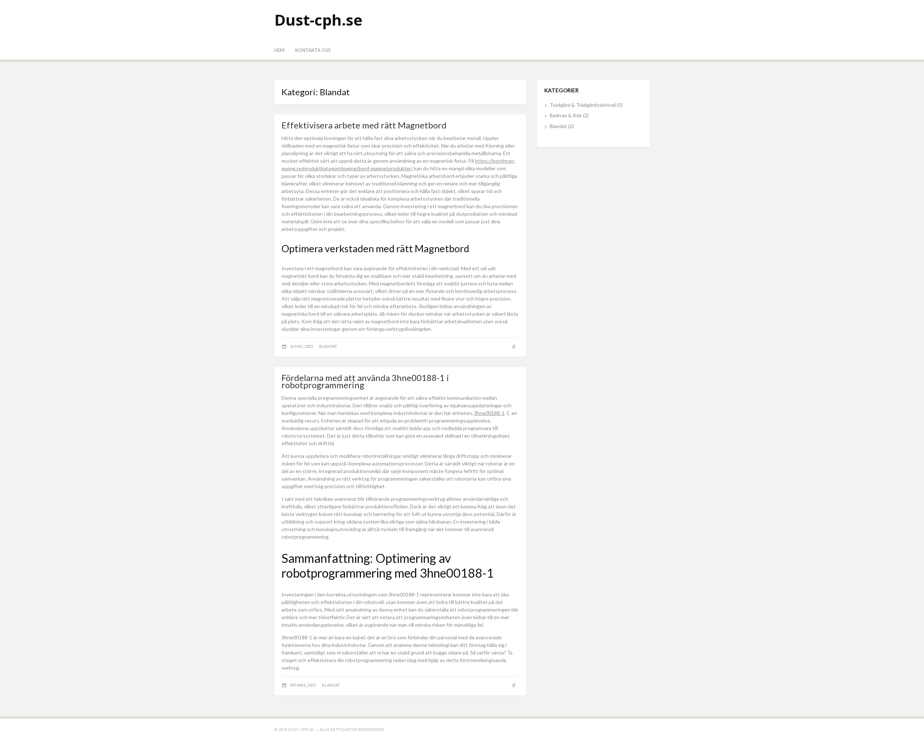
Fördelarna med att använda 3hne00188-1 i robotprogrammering (365, 381)
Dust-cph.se (318, 19)
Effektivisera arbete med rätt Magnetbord (364, 125)
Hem (279, 50)
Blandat (328, 346)
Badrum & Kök (566, 115)
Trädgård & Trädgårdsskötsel (583, 105)
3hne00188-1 (489, 413)
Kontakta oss (313, 50)
